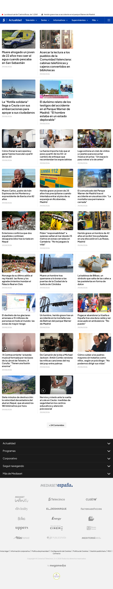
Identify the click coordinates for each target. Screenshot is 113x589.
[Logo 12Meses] (91, 528)
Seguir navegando (13, 465)
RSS (109, 551)
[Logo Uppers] (22, 528)
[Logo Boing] (21, 518)
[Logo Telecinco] (56, 499)
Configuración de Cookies (61, 551)
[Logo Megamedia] (58, 566)
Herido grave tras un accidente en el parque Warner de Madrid (69, 14)
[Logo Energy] (56, 518)
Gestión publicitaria (98, 551)
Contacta (56, 553)
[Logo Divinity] (21, 508)
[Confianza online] (56, 578)
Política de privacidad (40, 551)
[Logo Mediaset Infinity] (21, 499)
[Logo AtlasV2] (22, 537)
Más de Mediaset (12, 473)
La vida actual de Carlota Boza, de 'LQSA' (21, 14)
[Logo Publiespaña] (56, 537)
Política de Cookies (80, 551)
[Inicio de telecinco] (4, 20)
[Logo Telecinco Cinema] (56, 528)
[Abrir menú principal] (108, 20)
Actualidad (15, 20)
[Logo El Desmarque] (56, 509)
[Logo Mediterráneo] (91, 538)
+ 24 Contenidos (56, 425)
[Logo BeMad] (91, 518)
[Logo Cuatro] (91, 499)
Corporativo (10, 458)
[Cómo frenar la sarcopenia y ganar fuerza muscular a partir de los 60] (18, 138)
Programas (9, 450)
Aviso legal (4, 551)
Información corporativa (20, 551)
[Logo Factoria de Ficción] (91, 508)
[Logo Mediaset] (56, 486)
